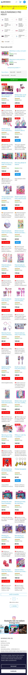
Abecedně (13, 75)
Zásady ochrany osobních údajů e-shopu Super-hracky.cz (14, 651)
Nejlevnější (12, 72)
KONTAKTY (3, 647)
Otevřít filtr (14, 79)
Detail (17, 140)
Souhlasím (13, 671)
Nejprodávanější (5, 75)
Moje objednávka (5, 645)
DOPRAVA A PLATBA (5, 643)
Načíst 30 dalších (14, 594)
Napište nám (4, 641)
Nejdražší (19, 72)
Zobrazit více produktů (13, 67)
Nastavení (13, 666)
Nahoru (15, 606)
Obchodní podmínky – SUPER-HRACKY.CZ (10, 649)
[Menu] (24, 2)
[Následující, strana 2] (14, 598)
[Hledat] (16, 2)
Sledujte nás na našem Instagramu (14, 622)
